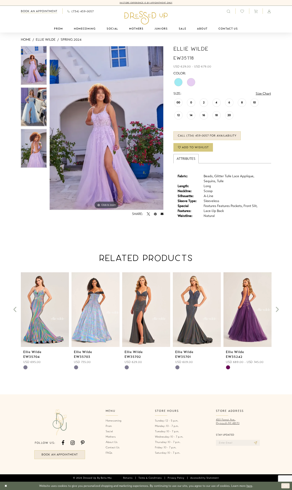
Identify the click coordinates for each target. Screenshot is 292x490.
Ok (285, 486)
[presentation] (45, 309)
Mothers (111, 436)
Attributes (186, 159)
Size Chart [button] (263, 93)
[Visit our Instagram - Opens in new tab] (73, 442)
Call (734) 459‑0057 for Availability (207, 135)
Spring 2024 (71, 40)
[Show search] (228, 11)
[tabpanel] (34, 67)
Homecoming (113, 420)
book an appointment (60, 454)
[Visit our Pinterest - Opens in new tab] (82, 442)
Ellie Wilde (46, 40)
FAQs (109, 452)
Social (109, 431)
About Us (111, 442)
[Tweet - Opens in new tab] (148, 214)
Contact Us (112, 447)
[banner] (146, 17)
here (249, 486)
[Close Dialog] (5, 485)
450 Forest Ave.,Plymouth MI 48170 (227, 421)
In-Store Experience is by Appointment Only (146, 3)
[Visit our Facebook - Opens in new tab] (63, 442)
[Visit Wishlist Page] (242, 11)
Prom (109, 426)
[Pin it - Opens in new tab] (155, 214)
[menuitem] (39, 11)
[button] (256, 11)
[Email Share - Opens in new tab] (162, 214)
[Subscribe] (255, 443)
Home (26, 40)
